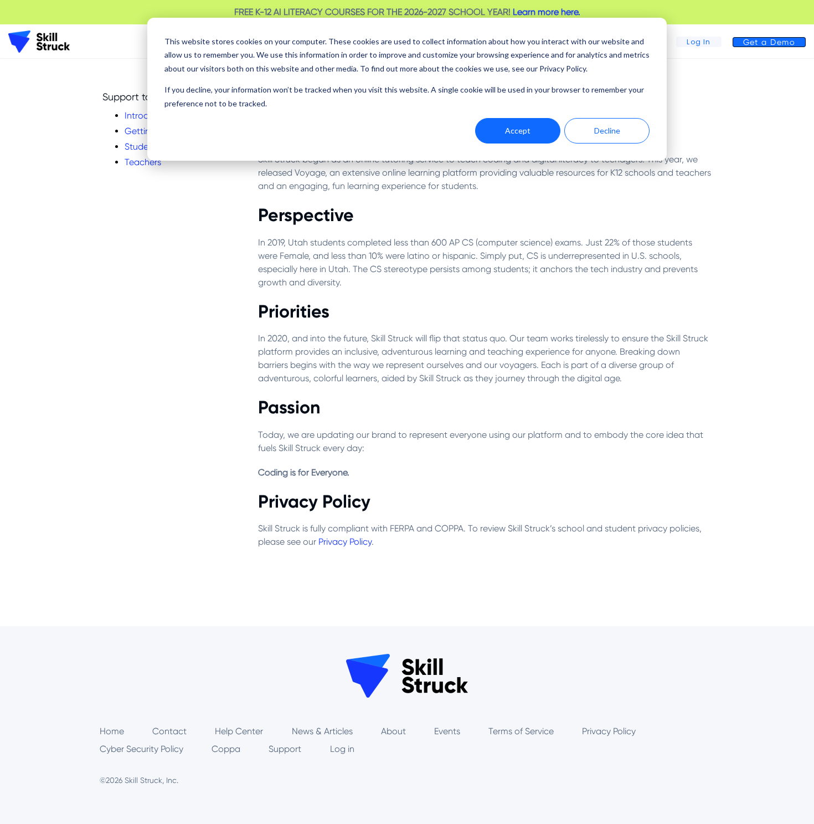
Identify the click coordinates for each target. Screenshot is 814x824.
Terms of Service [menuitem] (521, 731)
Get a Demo (769, 42)
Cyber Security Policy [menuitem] (141, 749)
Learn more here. (546, 12)
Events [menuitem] (447, 731)
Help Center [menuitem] (239, 731)
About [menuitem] (393, 731)
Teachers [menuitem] (143, 162)
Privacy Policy (345, 541)
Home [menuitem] (112, 731)
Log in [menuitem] (342, 749)
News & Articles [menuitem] (322, 731)
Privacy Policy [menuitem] (609, 731)
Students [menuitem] (143, 146)
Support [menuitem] (285, 749)
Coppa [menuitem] (226, 749)
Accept (517, 130)
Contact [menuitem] (169, 731)
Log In (698, 42)
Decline (607, 130)
